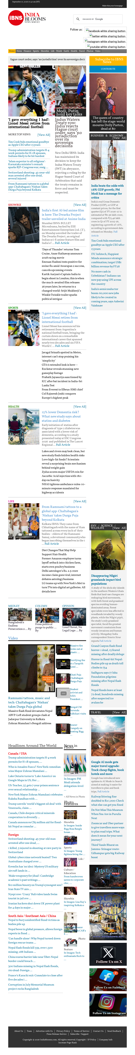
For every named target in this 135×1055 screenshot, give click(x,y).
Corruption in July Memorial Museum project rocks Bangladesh (31, 987)
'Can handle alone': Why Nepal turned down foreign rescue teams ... (34, 941)
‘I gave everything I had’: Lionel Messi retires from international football (29, 123)
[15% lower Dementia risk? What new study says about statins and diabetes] (23, 427)
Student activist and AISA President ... (76, 694)
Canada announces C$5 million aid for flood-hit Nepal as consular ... (35, 824)
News (19, 51)
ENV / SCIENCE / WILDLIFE (103, 527)
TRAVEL (96, 712)
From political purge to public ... (45, 625)
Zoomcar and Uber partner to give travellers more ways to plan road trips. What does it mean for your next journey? (107, 832)
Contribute (108, 69)
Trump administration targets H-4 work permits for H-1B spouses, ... (32, 760)
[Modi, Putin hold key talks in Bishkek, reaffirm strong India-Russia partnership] (70, 87)
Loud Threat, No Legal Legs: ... (72, 628)
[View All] (44, 135)
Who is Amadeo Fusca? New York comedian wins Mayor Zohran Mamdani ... (34, 769)
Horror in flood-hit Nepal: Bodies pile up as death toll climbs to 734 (107, 664)
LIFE (11, 501)
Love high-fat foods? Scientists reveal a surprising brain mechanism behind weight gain (64, 464)
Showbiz (45, 51)
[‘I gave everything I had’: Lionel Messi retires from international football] (31, 91)
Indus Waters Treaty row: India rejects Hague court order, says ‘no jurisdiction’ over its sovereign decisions (68, 133)
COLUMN (41, 606)
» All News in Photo (74, 797)
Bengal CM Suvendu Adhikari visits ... (78, 712)
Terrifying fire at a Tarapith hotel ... (77, 664)
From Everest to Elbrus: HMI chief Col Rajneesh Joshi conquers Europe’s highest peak (62, 394)
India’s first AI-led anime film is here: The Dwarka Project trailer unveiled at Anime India (64, 214)
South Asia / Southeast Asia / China (32, 916)
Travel (82, 51)
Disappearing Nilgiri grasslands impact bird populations (106, 580)
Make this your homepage (112, 6)
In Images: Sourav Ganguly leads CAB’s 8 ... (75, 931)
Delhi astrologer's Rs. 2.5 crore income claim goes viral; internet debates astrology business (61, 575)
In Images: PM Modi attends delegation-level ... (73, 784)
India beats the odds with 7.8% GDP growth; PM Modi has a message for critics (107, 192)
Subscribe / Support (79, 1034)
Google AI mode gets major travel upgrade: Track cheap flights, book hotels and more (107, 768)
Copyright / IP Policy (86, 1039)
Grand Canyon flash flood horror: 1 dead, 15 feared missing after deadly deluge (107, 650)
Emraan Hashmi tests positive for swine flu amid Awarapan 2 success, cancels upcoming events (63, 266)
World (59, 51)
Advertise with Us (44, 1031)
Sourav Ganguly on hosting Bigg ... (77, 730)
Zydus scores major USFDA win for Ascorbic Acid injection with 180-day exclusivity (63, 476)
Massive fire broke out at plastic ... (76, 649)
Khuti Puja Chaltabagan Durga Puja (76, 678)
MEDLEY (13, 606)
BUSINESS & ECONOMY (107, 136)
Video (97, 51)
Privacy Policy (63, 1031)
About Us (18, 1031)
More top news (19, 134)
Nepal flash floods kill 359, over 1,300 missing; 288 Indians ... (30, 950)
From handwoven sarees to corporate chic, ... (74, 880)
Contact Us (98, 1031)
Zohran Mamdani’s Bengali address (29, 723)
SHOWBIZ (14, 205)
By (29, 629)
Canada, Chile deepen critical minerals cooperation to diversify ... (31, 815)
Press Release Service (57, 1034)
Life (52, 51)
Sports (36, 51)
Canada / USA (17, 754)
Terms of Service (81, 1031)
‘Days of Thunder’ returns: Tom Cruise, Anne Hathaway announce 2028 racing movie (62, 254)
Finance (27, 51)
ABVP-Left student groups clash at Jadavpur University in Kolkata (29, 717)
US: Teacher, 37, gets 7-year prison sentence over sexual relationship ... (33, 787)
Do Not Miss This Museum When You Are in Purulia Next (107, 814)
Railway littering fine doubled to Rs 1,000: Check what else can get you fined (107, 801)
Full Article (62, 243)
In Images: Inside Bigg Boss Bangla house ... (73, 829)
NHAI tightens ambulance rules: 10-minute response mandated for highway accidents (63, 488)
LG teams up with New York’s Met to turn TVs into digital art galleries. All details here (63, 587)
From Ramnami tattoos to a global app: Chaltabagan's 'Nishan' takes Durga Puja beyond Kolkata (28, 187)
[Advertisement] (108, 416)
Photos (90, 51)
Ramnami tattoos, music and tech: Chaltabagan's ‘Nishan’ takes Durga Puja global (29, 702)
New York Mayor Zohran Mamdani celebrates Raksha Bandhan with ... (35, 797)
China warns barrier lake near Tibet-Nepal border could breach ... (33, 959)
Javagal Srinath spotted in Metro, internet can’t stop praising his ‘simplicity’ (61, 357)
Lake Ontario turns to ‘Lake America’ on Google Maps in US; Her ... (32, 778)
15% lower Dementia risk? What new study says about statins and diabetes (61, 416)
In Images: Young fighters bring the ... (74, 853)
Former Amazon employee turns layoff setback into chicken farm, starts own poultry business (61, 563)
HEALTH (13, 407)
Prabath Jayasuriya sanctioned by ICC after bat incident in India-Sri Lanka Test (62, 381)
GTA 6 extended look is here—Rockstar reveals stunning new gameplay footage (60, 369)
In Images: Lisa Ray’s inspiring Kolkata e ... (75, 905)
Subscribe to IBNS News (109, 61)
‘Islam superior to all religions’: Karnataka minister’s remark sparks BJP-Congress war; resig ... (28, 164)
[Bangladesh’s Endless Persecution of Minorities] (20, 614)
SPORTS (13, 308)
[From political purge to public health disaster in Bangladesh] (47, 615)
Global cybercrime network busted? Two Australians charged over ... (32, 859)
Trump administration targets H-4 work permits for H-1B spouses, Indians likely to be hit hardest (28, 153)
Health (74, 51)
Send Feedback (114, 1031)
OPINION (68, 606)
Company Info (105, 1039)
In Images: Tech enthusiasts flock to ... (74, 956)
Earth (66, 51)
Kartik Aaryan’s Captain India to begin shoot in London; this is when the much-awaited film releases (63, 278)
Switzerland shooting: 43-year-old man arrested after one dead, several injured (29, 176)
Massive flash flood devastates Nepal (30, 711)
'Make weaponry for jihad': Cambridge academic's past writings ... (31, 878)
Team (29, 1031)
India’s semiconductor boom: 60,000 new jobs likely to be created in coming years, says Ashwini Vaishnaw (107, 297)
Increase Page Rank (67, 1042)
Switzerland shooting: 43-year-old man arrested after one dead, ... (32, 841)
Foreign (13, 835)
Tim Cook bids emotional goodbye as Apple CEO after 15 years (28, 143)
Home (12, 51)
